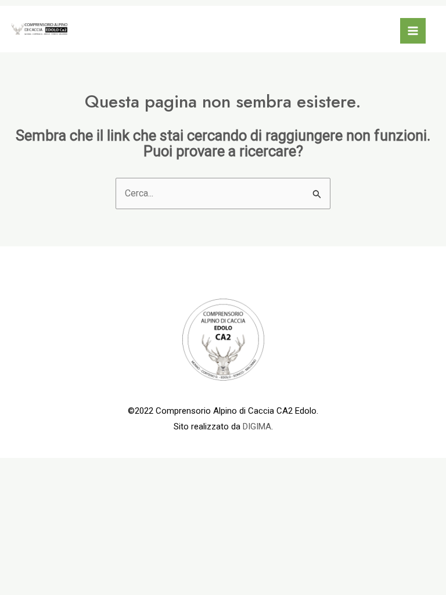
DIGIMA (257, 426)
